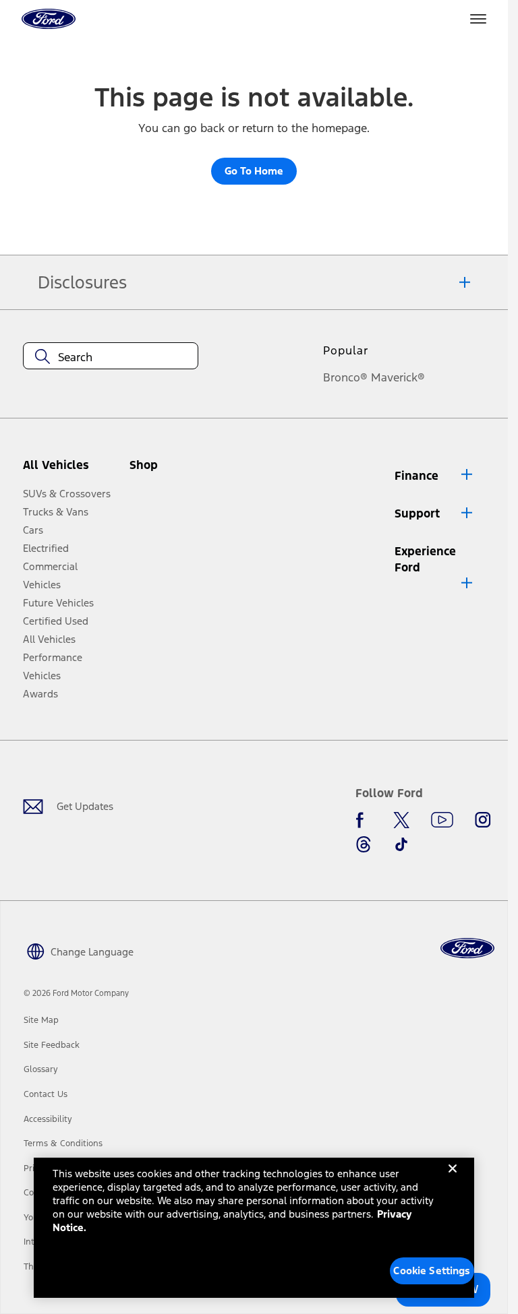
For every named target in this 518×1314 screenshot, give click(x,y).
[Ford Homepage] (467, 948)
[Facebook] (363, 820)
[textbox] (110, 357)
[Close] (452, 1179)
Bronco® (345, 377)
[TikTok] (401, 844)
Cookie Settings (431, 1270)
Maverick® (398, 377)
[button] (167, 470)
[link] (41, 1020)
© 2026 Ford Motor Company (76, 993)
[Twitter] (401, 820)
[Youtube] (442, 820)
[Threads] (363, 844)
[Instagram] (483, 820)
